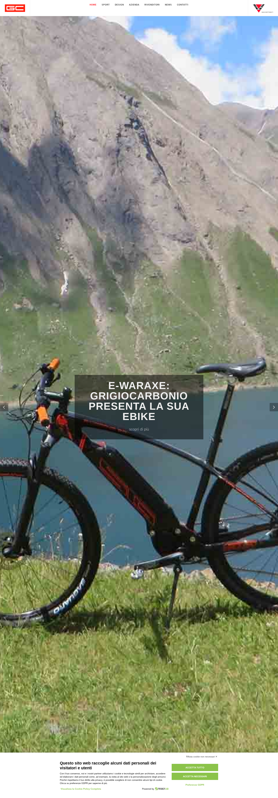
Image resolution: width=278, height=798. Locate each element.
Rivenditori (152, 5)
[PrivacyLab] (161, 788)
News (168, 5)
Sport (106, 5)
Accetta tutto (194, 767)
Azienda (134, 5)
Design (119, 5)
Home (93, 5)
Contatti (182, 5)
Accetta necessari (195, 776)
